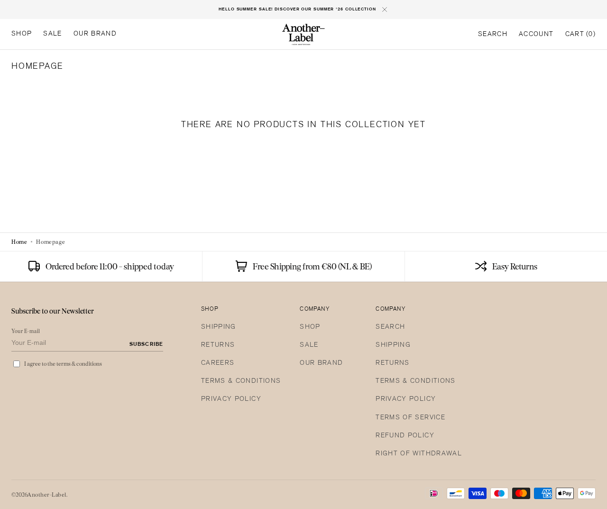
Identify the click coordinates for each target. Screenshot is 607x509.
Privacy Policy (231, 399)
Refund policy (405, 436)
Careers (217, 363)
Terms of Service (410, 418)
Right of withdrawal (419, 454)
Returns (218, 345)
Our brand (321, 363)
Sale (309, 345)
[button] (492, 34)
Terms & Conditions (241, 381)
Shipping (218, 327)
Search (390, 327)
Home (19, 242)
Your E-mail (25, 331)
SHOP (310, 327)
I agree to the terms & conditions (63, 364)
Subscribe (146, 344)
